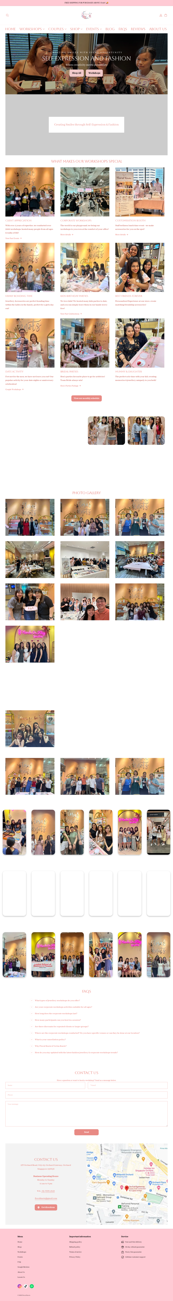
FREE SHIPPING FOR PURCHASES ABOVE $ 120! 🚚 (86, 3)
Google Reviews (23, 1267)
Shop (20, 1247)
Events (20, 1257)
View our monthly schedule (86, 398)
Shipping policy (75, 1242)
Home (20, 1242)
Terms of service (75, 1252)
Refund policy (74, 1247)
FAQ (19, 1262)
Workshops (22, 1252)
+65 (43, 1191)
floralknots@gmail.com (46, 1198)
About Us (21, 1272)
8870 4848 (50, 1191)
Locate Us (21, 1277)
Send (86, 1132)
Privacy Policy (74, 1257)
